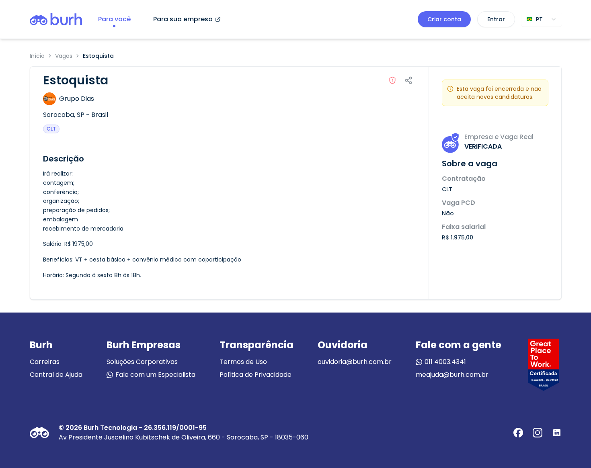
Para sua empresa (183, 19)
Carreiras (45, 361)
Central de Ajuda (56, 374)
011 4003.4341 (445, 361)
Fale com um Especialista (155, 374)
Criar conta (444, 19)
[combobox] (541, 19)
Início (37, 56)
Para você (114, 19)
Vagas (63, 56)
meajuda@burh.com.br (452, 374)
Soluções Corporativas (142, 361)
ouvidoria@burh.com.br (355, 361)
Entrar (496, 19)
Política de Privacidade (255, 374)
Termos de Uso (243, 361)
